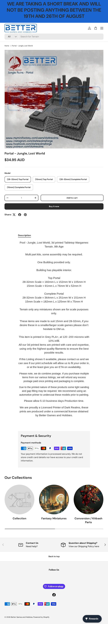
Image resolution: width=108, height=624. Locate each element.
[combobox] (54, 37)
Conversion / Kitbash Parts (88, 520)
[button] (96, 28)
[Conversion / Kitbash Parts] (88, 499)
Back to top (54, 556)
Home (6, 46)
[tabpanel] (54, 333)
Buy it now (54, 206)
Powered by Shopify (41, 617)
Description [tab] (24, 235)
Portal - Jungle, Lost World (22, 46)
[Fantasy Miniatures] (54, 499)
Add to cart (72, 198)
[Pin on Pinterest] (25, 214)
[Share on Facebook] (19, 214)
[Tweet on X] (14, 214)
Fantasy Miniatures (54, 518)
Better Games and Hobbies (22, 617)
